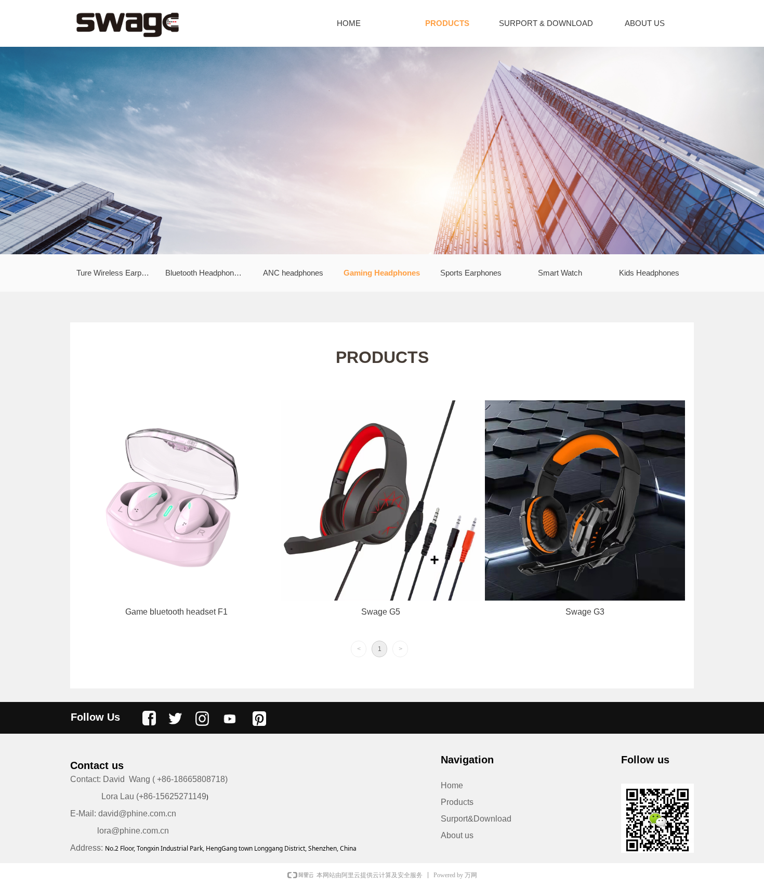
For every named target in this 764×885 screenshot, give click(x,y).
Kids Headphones (649, 272)
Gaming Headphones (382, 272)
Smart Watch (560, 272)
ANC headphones (293, 272)
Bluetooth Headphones (203, 272)
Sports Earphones (471, 272)
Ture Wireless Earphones (117, 272)
